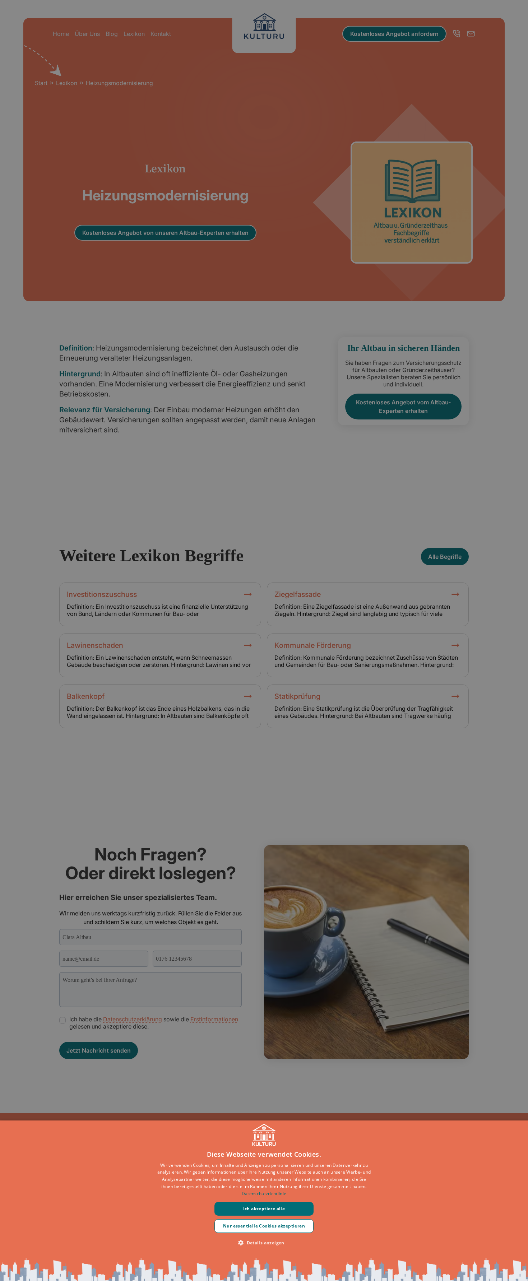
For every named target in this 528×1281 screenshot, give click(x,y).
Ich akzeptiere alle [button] (264, 1209)
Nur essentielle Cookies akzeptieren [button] (264, 1226)
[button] (264, 1242)
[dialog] (264, 1200)
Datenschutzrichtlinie (264, 1194)
